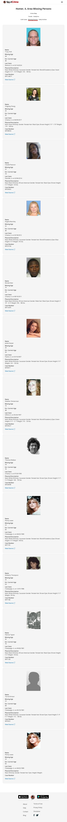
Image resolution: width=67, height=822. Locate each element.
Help (24, 808)
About (25, 804)
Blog (24, 815)
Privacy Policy (38, 807)
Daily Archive (43, 19)
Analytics (36, 16)
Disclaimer (37, 811)
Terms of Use (38, 804)
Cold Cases (24, 19)
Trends (30, 16)
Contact (25, 812)
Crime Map (33, 13)
